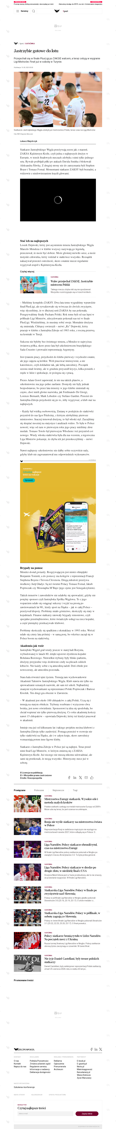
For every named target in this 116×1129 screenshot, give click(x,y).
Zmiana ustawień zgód (40, 1064)
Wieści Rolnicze (84, 1075)
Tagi (75, 790)
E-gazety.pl (82, 1064)
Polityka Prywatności (39, 1061)
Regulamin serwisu (38, 1066)
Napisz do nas (20, 1066)
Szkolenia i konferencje (24, 1087)
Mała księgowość (84, 1069)
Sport (21, 44)
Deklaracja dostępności (40, 1072)
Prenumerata (60, 1066)
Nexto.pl (80, 1066)
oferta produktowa (57, 1095)
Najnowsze (58, 790)
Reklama (58, 1061)
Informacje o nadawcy (40, 1069)
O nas (16, 1061)
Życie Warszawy (84, 1078)
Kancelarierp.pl (83, 1072)
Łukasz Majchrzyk (28, 141)
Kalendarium (36, 1095)
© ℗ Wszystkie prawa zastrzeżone (36, 775)
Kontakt (17, 1064)
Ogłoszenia (59, 1064)
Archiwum (58, 1069)
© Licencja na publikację (31, 773)
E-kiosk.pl (81, 1061)
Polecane (39, 790)
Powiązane (19, 790)
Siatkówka (30, 44)
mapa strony (19, 1095)
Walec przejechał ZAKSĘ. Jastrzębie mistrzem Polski (72, 283)
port (65, 11)
